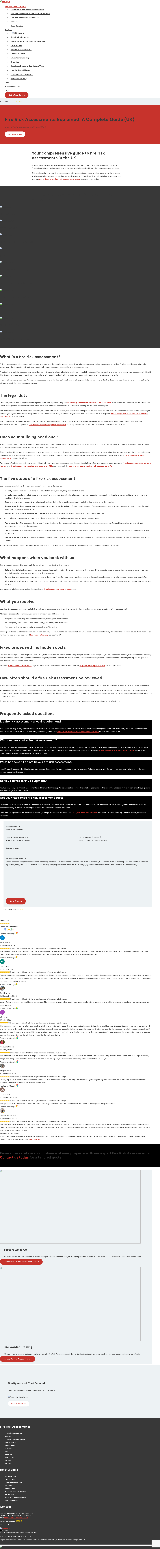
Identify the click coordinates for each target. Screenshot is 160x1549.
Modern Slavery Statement (15, 1497)
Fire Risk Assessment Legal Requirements (30, 13)
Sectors (8, 30)
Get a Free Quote (16, 95)
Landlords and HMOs (20, 70)
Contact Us (9, 1457)
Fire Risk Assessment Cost (15, 1439)
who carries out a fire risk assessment (117, 750)
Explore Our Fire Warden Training (18, 1359)
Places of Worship (19, 78)
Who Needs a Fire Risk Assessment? (27, 9)
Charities (15, 62)
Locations (8, 1448)
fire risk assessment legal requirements (47, 424)
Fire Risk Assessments (15, 6)
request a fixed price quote (92, 665)
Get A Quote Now (15, 134)
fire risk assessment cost (20, 665)
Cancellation (10, 1488)
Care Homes (16, 45)
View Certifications (18, 1404)
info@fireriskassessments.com (16, 1517)
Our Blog (8, 1460)
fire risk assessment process (57, 589)
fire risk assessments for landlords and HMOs (32, 466)
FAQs (7, 91)
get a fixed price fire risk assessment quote (59, 179)
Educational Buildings (20, 58)
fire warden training (39, 635)
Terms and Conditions (13, 1482)
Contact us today (14, 1157)
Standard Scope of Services (15, 1491)
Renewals (8, 1485)
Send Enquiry (16, 901)
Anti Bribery (9, 1494)
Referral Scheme (11, 1500)
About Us (8, 1454)
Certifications (10, 1476)
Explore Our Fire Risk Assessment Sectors (21, 1262)
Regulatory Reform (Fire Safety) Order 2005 (88, 402)
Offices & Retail (18, 53)
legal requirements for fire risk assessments (78, 731)
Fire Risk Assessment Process (25, 17)
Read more (34, 1139)
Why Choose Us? (12, 86)
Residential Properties (21, 49)
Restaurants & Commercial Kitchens (28, 41)
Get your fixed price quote (84, 812)
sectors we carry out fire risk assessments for (91, 466)
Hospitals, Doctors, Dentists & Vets (27, 66)
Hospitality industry (20, 37)
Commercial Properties (22, 74)
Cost (7, 82)
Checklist (15, 22)
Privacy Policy (10, 1479)
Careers (8, 1463)
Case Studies (17, 26)
